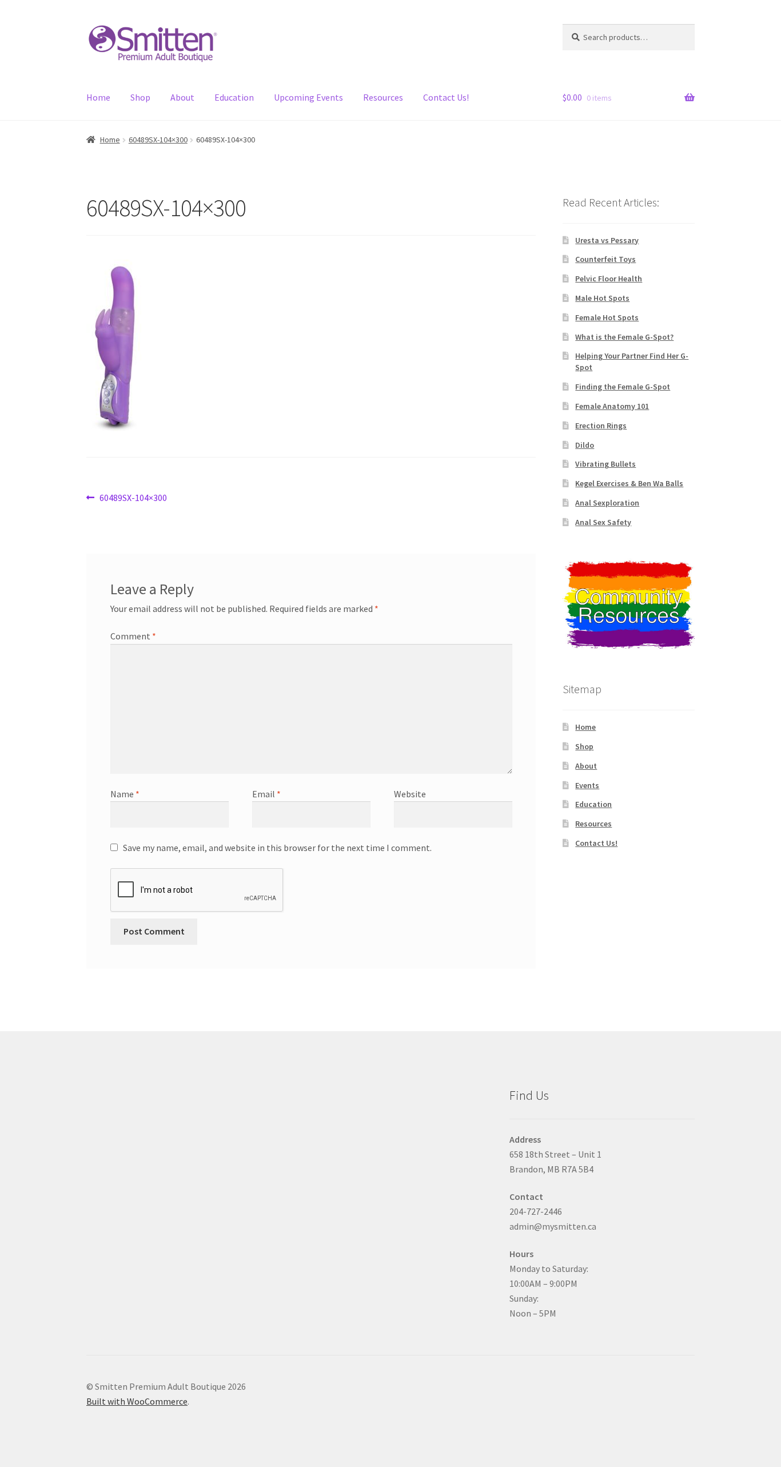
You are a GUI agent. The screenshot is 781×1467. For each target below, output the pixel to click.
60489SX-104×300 (158, 139)
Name (125, 794)
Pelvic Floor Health (608, 278)
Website (410, 794)
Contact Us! (446, 97)
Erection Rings (601, 425)
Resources (383, 97)
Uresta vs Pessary (607, 240)
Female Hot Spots (607, 317)
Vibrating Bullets (605, 464)
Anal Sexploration (607, 503)
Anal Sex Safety (603, 522)
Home (98, 97)
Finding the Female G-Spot (622, 386)
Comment (133, 636)
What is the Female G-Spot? (624, 337)
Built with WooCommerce (137, 1401)
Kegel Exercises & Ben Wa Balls (629, 483)
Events (587, 785)
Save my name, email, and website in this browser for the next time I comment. (277, 847)
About (182, 97)
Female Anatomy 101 (612, 406)
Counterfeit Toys (605, 259)
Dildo (584, 445)
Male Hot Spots (602, 298)
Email (266, 794)
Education (234, 97)
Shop (140, 97)
